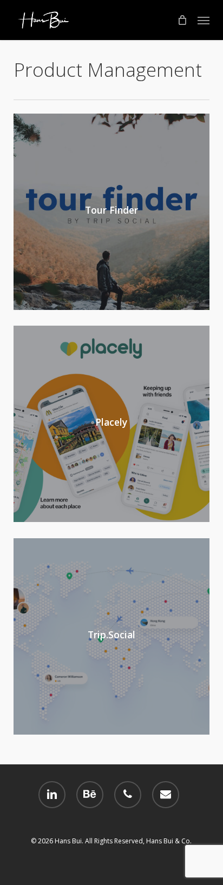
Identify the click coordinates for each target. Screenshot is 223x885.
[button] (203, 20)
